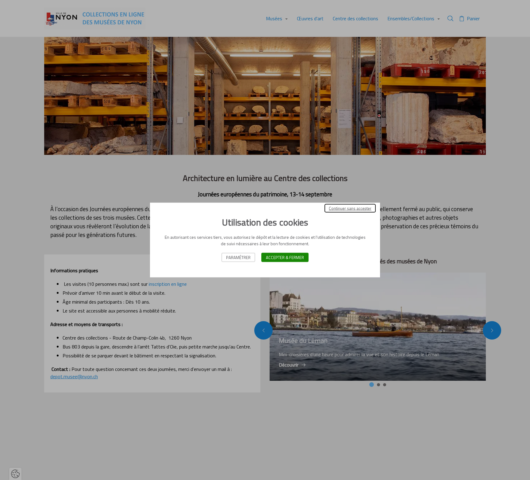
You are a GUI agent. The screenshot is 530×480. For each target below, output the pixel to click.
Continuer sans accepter (350, 208)
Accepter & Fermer (285, 257)
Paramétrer (238, 257)
